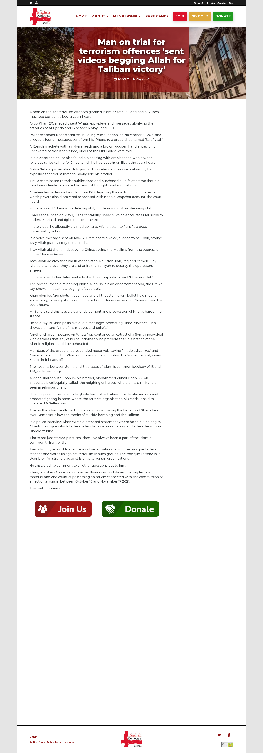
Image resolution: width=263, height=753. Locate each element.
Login (211, 3)
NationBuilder (47, 742)
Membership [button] (125, 16)
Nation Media (66, 742)
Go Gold (199, 16)
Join (180, 16)
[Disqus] (97, 572)
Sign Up (199, 3)
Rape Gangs (157, 16)
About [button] (99, 16)
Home (81, 16)
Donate (223, 16)
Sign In (33, 737)
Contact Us (225, 3)
